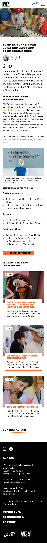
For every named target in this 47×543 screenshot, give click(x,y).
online (30, 241)
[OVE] (35, 3)
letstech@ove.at (17, 482)
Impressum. (12, 511)
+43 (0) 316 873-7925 (21, 479)
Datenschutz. (13, 517)
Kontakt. (10, 457)
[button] (18, 253)
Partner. (10, 522)
